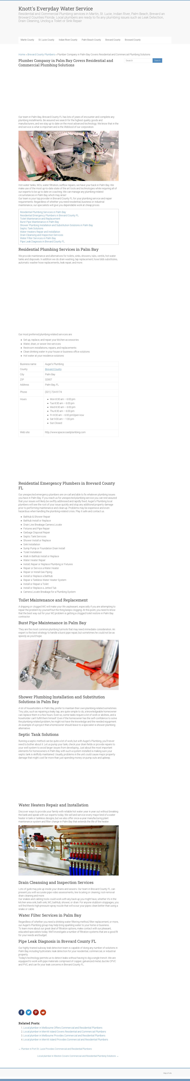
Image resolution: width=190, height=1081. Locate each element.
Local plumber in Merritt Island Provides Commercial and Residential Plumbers (65, 1039)
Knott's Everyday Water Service (55, 8)
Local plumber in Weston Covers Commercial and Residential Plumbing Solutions (78, 1056)
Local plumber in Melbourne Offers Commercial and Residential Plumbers (62, 1027)
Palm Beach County (91, 39)
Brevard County (112, 39)
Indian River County (68, 39)
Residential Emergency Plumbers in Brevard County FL (49, 215)
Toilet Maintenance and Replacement (40, 218)
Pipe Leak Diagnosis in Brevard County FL (42, 241)
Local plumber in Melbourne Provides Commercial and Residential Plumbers (64, 1035)
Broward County (133, 39)
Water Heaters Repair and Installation (40, 231)
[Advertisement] (68, 91)
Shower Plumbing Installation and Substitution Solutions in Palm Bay (56, 225)
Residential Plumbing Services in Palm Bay (43, 212)
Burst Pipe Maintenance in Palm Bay (39, 221)
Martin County (27, 39)
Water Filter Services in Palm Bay (38, 238)
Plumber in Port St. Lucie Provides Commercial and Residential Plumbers (55, 1049)
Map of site (167, 1073)
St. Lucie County (46, 39)
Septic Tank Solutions (31, 228)
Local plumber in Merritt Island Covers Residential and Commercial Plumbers (64, 1031)
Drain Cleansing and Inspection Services (41, 234)
